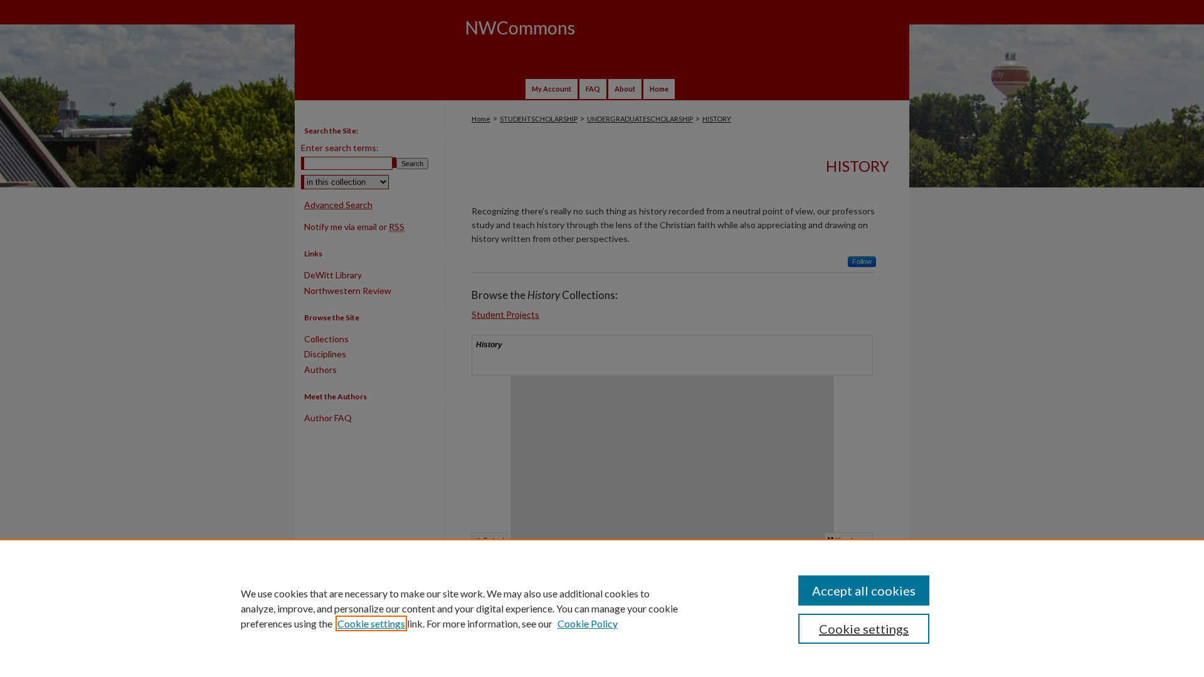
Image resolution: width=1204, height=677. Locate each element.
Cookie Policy (587, 623)
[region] (602, 608)
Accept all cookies (864, 590)
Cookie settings (371, 623)
